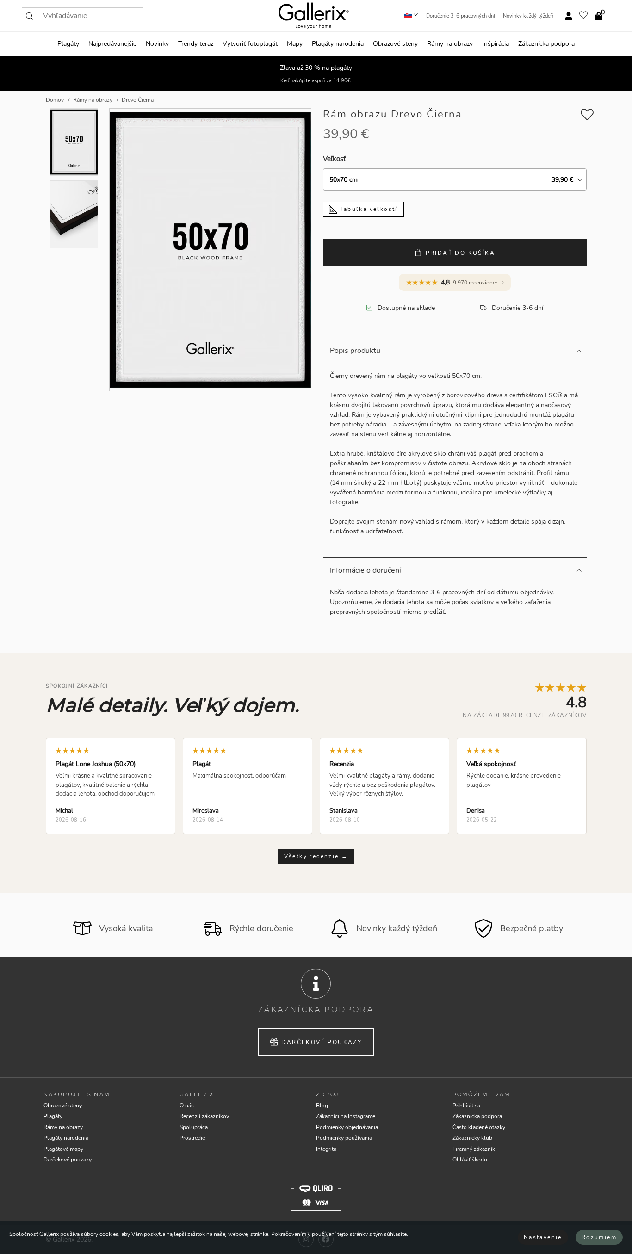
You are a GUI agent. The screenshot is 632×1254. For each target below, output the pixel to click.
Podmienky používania (344, 1138)
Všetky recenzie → (316, 856)
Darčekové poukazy (321, 1042)
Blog (322, 1105)
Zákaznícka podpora (546, 43)
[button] (29, 15)
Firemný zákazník (473, 1149)
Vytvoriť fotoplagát (250, 43)
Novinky (157, 43)
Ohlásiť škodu (469, 1159)
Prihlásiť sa (466, 1105)
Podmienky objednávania (347, 1127)
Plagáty (68, 43)
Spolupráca (194, 1127)
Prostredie (192, 1138)
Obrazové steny (395, 43)
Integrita (326, 1149)
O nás (187, 1105)
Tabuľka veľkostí (367, 209)
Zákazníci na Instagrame (345, 1116)
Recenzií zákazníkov (204, 1116)
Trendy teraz (195, 43)
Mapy (295, 43)
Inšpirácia (495, 43)
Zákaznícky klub (472, 1138)
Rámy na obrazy (450, 43)
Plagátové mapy (63, 1149)
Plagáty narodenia (338, 43)
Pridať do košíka (460, 253)
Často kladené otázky (478, 1127)
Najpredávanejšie (112, 43)
